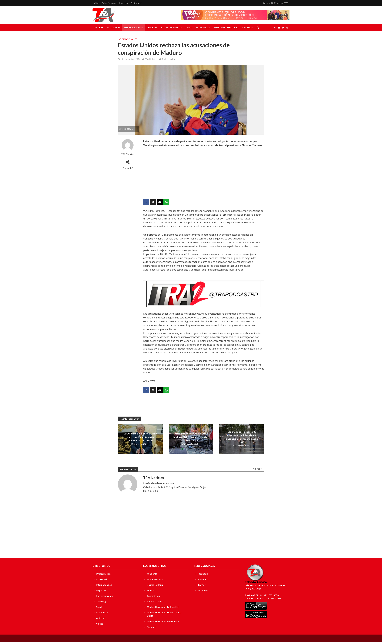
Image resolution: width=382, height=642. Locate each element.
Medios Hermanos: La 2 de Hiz (163, 606)
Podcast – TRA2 (155, 601)
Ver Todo (257, 469)
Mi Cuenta (152, 573)
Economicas (203, 27)
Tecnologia (101, 601)
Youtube (202, 579)
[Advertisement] (203, 173)
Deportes (152, 27)
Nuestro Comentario (226, 27)
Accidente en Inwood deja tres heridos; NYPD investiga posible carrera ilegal (191, 437)
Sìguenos (151, 626)
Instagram (203, 590)
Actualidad (113, 27)
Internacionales (133, 27)
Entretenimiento (171, 27)
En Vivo (96, 3)
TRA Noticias (151, 59)
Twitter (201, 584)
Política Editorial (155, 584)
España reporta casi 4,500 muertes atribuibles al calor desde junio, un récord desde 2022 (242, 436)
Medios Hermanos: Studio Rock (163, 621)
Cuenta (266, 3)
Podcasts (123, 3)
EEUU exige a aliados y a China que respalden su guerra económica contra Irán (140, 437)
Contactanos (136, 3)
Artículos (100, 617)
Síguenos (247, 27)
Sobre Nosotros (109, 3)
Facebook (203, 573)
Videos (99, 623)
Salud (188, 27)
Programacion (103, 573)
